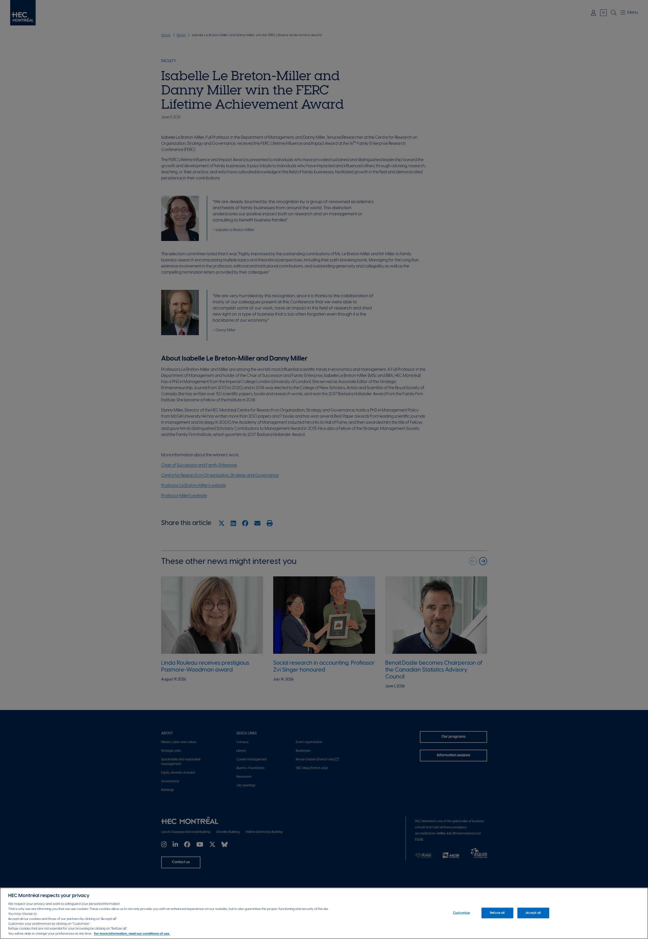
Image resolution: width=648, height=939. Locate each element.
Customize (461, 913)
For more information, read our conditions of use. (132, 933)
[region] (324, 913)
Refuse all (497, 913)
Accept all (533, 913)
